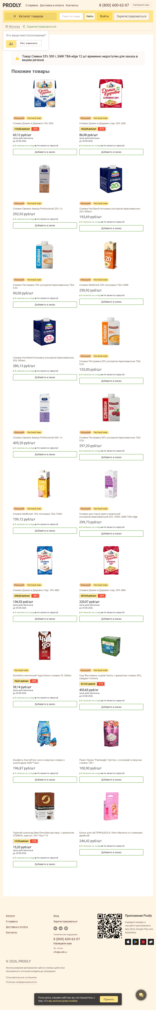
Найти (89, 16)
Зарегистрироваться (131, 16)
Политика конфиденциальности (21, 982)
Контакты (72, 5)
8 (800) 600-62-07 (114, 5)
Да (11, 43)
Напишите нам (141, 5)
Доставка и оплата (52, 5)
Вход (56, 915)
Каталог (10, 915)
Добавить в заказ (45, 152)
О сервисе (32, 5)
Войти (104, 16)
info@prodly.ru (60, 952)
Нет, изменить (28, 43)
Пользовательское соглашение (21, 977)
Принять (109, 999)
